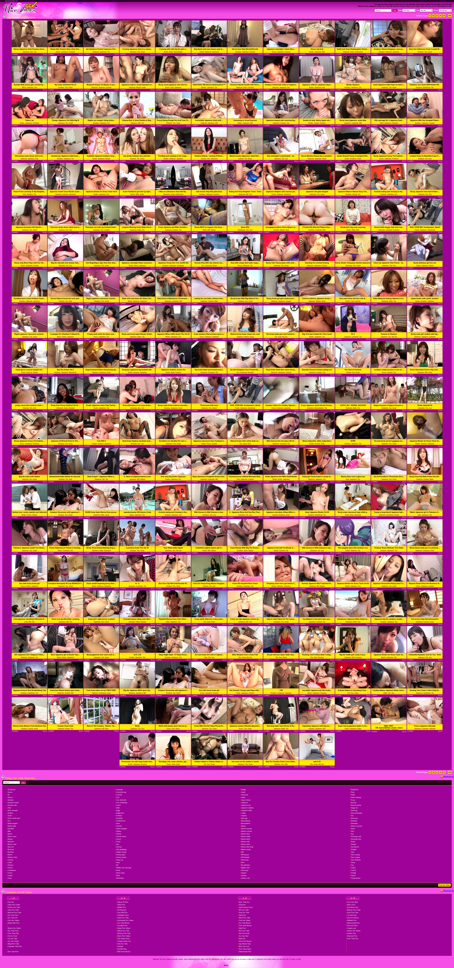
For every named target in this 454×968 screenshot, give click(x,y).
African (10, 797)
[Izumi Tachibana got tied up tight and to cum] (137, 189)
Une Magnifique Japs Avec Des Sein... (101, 263)
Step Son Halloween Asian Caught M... (425, 49)
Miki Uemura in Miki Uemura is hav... (209, 512)
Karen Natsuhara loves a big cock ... (425, 370)
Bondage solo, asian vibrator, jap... (173, 762)
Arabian (10, 813)
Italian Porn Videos (123, 928)
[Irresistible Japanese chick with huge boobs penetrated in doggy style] (209, 118)
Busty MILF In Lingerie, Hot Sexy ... (209, 227)
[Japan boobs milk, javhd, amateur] (425, 296)
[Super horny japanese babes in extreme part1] (353, 723)
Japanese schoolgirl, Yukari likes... (281, 49)
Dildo (137, 194)
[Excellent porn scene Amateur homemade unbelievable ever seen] (29, 296)
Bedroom (11, 842)
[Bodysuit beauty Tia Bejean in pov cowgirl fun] (101, 82)
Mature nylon (245, 844)
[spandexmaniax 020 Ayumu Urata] (137, 510)
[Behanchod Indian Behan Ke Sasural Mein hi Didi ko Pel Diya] (65, 474)
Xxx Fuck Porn (13, 915)
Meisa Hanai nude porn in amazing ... (425, 548)
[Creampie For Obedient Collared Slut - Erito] (65, 332)
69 (8, 795)
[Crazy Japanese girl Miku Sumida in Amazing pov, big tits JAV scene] (173, 225)
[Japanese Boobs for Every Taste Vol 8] (101, 189)
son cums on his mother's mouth (245, 762)
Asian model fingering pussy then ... (101, 583)
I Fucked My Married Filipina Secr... (317, 227)
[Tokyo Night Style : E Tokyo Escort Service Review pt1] (173, 652)
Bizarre (107, 158)
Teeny (353, 862)
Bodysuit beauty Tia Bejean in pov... (101, 85)
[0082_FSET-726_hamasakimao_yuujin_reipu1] (389, 723)
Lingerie (108, 87)
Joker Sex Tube (13, 910)
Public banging (356, 797)
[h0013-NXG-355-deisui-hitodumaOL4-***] (209, 82)
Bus (139, 408)
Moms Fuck (351, 905)
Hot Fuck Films (352, 925)
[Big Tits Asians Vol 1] (65, 367)
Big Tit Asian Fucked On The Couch (317, 334)
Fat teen (119, 826)
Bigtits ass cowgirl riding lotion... (101, 120)
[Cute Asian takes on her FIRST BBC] (101, 688)
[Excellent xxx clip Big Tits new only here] (173, 438)
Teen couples (355, 857)
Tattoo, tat (29, 120)
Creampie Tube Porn (15, 946)
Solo (172, 87)
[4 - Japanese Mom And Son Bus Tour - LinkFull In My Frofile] (245, 510)
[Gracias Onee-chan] (65, 723)
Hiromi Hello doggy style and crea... (389, 227)
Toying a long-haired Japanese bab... (389, 512)
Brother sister (12, 857)
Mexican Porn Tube (14, 912)
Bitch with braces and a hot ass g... (173, 726)
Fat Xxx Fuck (12, 936)
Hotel (118, 875)
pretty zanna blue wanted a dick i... (29, 405)
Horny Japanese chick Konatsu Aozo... (29, 49)
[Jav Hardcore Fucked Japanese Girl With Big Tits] (101, 47)
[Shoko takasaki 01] (425, 403)
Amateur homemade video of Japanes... (281, 85)
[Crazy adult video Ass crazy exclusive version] (209, 617)
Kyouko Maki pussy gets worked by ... (29, 85)
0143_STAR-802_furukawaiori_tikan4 (425, 227)
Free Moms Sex (352, 907)
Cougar (354, 194)
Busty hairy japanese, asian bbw (353, 120)
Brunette (251, 372)
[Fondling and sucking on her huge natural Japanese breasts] (173, 153)
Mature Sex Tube (123, 931)
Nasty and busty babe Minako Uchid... (137, 334)
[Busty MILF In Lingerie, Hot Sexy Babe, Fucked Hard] (209, 225)
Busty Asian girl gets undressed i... (281, 298)
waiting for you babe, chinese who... (209, 298)
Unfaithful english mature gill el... (209, 548)
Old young (244, 870)
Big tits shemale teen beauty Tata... (65, 263)
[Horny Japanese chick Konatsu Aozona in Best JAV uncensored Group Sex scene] (29, 47)
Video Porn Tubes (14, 905)
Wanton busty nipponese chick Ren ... (245, 156)
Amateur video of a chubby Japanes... (281, 405)
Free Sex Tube (122, 944)
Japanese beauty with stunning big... (281, 120)
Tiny (352, 865)
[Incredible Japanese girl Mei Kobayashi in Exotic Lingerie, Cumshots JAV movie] (317, 688)
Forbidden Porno (123, 915)
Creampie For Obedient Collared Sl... (65, 334)
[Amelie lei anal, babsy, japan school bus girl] (317, 118)
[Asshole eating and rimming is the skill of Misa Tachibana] (389, 189)
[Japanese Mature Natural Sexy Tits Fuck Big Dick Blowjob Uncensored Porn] (353, 189)
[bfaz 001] (245, 227)
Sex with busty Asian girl (29, 583)
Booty (178, 728)
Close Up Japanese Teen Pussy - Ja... (389, 263)
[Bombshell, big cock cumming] (353, 225)
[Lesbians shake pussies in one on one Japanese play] (389, 367)
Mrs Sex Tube (244, 910)
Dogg (118, 810)
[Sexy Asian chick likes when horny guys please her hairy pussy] (281, 367)
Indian (243, 792)
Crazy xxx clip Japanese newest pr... (245, 619)
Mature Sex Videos (14, 928)
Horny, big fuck (317, 49)
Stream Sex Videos (353, 931)
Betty (137, 726)
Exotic (274, 194)
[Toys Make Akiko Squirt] (173, 545)
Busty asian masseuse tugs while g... (353, 512)
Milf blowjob (245, 857)
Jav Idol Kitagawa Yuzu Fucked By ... (245, 370)
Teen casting (355, 855)
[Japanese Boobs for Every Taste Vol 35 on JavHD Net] (425, 438)
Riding (35, 372)
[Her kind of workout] (353, 367)
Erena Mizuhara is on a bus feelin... (137, 405)
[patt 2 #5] (317, 759)
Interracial (215, 52)
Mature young (246, 849)
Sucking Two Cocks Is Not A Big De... (425, 690)
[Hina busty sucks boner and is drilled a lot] (29, 153)
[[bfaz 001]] (245, 225)
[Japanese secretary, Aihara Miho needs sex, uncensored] (281, 510)
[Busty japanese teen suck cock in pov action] (101, 652)
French (118, 839)
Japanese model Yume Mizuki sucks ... (65, 192)
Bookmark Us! (448, 777)
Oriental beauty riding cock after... (137, 619)
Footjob (35, 265)
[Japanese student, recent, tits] (173, 367)
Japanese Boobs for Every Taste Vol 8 (101, 192)
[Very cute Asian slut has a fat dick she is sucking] (353, 296)
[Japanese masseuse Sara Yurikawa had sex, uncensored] (209, 438)
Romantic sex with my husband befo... (101, 227)
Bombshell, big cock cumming (352, 227)
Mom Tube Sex (244, 902)
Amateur (238, 52)
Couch (10, 873)
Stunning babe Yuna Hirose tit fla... (281, 726)
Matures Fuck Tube (353, 910)
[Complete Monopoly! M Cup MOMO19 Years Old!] (65, 581)
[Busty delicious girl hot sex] (425, 260)
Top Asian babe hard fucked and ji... (209, 370)
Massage (358, 515)
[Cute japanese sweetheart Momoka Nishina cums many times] (29, 617)
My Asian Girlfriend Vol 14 (65, 85)
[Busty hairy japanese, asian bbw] (353, 118)
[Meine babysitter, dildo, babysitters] (317, 438)
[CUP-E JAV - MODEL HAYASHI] (353, 403)
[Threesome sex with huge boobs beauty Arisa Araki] (137, 759)
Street (353, 842)
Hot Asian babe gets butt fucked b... (281, 334)
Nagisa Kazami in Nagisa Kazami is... (389, 405)
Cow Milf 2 (101, 441)
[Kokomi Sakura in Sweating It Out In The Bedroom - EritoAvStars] (353, 688)
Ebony (215, 265)
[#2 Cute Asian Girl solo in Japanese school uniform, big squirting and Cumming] (209, 652)
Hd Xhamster (121, 910)
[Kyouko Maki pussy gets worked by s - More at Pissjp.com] (29, 82)
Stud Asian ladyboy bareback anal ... (137, 441)
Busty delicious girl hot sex (425, 263)
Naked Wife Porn (13, 923)
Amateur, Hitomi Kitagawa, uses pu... (389, 49)
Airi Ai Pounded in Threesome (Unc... (389, 477)
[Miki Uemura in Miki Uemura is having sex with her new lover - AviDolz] (209, 510)
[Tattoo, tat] (29, 118)
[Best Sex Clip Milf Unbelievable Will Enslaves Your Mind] (173, 581)
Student (353, 844)
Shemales (354, 823)
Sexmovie (354, 818)
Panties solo (245, 878)
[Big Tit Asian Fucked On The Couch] (317, 332)
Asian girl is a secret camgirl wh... (29, 370)
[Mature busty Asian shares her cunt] (245, 332)
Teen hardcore (356, 860)
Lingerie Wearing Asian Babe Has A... (137, 227)
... (446, 16)
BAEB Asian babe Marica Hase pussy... (101, 512)
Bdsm (133, 194)
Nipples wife (245, 868)
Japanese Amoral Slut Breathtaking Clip (29, 690)
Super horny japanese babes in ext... (353, 726)
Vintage (353, 873)
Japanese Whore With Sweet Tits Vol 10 (173, 334)
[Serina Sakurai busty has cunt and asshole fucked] (65, 296)
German (119, 847)
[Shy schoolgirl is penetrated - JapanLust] (281, 153)
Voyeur (353, 875)
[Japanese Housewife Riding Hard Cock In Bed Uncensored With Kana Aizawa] (389, 581)
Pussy (274, 52)
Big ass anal (12, 844)
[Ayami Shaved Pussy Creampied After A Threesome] (353, 153)
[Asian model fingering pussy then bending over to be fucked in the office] (101, 581)
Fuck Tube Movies (245, 925)
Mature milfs (245, 842)
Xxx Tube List (12, 918)
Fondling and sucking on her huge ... (173, 156)
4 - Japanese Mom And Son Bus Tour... (245, 512)
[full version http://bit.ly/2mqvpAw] (425, 617)
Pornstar (321, 657)
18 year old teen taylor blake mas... (281, 655)
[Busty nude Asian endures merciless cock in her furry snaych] (173, 403)
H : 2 (137, 583)
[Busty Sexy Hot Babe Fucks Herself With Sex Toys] (425, 474)
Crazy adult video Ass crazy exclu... (209, 619)
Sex (31, 52)
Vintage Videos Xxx (124, 941)
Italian (243, 797)
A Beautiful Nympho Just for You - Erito (424, 655)
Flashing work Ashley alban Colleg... (317, 655)
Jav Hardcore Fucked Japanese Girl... (101, 49)
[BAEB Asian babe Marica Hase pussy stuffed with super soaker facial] (101, 510)
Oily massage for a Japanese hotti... (389, 120)
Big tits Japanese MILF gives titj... (137, 690)
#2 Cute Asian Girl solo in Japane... (209, 655)
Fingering (72, 52)
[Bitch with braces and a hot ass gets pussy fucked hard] (173, 723)
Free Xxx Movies (353, 918)
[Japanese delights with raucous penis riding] (281, 189)
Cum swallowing (121, 802)
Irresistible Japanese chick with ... (209, 120)
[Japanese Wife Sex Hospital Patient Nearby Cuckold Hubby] (425, 118)
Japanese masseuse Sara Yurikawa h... (209, 441)
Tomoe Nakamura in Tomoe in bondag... (65, 548)
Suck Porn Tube (352, 912)
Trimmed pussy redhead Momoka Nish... (245, 477)
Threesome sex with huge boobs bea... (137, 762)
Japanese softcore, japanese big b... (317, 85)
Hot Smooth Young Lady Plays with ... (245, 690)
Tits (35, 52)
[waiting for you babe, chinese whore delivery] (209, 296)
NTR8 (353, 441)
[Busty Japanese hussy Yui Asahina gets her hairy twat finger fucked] (389, 153)
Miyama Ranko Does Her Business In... (425, 583)
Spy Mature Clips (245, 944)
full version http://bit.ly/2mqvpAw (425, 619)
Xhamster (242, 905)
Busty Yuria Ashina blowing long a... (101, 548)
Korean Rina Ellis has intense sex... (209, 263)
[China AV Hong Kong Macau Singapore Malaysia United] (209, 581)
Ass (286, 158)
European (119, 818)
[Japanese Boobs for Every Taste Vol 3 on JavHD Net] (389, 652)
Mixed (45, 54)
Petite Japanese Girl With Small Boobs (281, 477)
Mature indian (245, 836)
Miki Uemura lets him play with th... (281, 441)
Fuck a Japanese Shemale (424, 726)
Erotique (119, 816)
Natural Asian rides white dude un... (245, 441)
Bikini (24, 87)
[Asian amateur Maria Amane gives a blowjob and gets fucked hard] (209, 332)
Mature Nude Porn (353, 923)
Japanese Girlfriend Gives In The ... (65, 441)
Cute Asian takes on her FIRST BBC (101, 690)
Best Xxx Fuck (244, 946)
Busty (250, 158)
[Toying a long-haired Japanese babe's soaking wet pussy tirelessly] (389, 510)
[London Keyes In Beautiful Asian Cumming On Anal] (425, 153)
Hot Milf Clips (122, 949)
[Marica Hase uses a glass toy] (353, 474)
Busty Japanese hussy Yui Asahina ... (389, 156)
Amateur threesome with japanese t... (65, 512)
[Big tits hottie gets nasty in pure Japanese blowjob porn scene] (353, 652)
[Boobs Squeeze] (353, 82)
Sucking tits (355, 847)
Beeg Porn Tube (13, 944)
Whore (168, 337)
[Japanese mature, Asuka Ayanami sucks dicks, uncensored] (137, 82)
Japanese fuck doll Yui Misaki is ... (281, 548)
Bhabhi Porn (121, 907)
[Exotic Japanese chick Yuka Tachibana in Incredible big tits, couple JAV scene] (101, 403)
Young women (355, 878)
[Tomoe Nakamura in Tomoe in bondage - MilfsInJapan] (65, 545)
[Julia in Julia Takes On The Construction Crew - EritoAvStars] (281, 617)
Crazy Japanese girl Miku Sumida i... (173, 227)
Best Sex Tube (244, 931)
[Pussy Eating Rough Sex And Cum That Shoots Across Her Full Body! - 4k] (173, 118)
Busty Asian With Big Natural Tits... (245, 298)
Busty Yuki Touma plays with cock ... (281, 263)
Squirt (285, 657)
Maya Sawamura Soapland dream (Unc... (209, 477)
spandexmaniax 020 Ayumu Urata (137, 512)
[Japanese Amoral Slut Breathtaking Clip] (29, 688)
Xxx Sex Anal (243, 936)
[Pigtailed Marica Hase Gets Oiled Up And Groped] (173, 617)
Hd (117, 865)
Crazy (10, 878)
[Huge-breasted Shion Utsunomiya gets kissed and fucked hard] (101, 367)
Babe (171, 52)
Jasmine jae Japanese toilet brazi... (65, 156)
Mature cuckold (246, 831)
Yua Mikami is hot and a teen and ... (317, 619)
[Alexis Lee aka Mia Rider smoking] (65, 617)
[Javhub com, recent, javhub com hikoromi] (29, 510)
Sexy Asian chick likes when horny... (281, 370)
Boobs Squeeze (352, 85)
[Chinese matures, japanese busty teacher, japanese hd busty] (317, 296)
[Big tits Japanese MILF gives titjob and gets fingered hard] (137, 688)
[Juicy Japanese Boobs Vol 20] (317, 510)
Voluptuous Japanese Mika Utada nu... (353, 619)
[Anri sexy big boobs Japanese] (173, 474)
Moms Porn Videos (124, 936)
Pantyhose (354, 789)
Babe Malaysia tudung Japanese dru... (389, 298)
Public (240, 123)
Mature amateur (246, 829)
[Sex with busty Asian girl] (29, 581)
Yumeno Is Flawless (389, 334)
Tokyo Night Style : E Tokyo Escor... (173, 655)
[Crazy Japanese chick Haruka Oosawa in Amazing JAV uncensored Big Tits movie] (317, 403)
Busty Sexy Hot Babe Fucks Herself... (424, 477)
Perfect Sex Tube (14, 907)
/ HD (281, 690)
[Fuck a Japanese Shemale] (425, 723)
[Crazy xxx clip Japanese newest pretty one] (245, 617)
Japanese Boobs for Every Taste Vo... (425, 441)
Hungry (243, 789)
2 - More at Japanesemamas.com (137, 477)
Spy (352, 834)
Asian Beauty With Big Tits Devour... (245, 548)
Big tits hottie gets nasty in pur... (353, 655)
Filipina (118, 831)
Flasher (118, 834)
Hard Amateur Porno (246, 907)
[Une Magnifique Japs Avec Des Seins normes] (101, 260)
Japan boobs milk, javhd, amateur (425, 298)
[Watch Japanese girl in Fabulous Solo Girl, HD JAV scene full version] (425, 510)
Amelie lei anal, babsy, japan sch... (317, 120)
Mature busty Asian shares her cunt (245, 334)
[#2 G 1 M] (137, 652)
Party (245, 87)
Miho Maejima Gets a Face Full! (245, 655)
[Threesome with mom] (209, 403)
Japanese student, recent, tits (173, 370)
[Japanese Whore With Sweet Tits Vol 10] (173, 332)
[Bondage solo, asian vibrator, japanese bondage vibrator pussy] (173, 759)
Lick (323, 87)
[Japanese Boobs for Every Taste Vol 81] (353, 581)
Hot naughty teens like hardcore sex (353, 548)
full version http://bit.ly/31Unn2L (245, 49)
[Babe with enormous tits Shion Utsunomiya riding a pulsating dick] (137, 296)
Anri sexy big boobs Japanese (173, 477)
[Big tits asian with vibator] (29, 474)
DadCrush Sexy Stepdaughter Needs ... (353, 49)
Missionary (245, 860)
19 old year (11, 789)
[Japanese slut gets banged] (317, 189)
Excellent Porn (122, 925)
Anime (347, 158)
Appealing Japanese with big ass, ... (317, 726)
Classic (10, 868)
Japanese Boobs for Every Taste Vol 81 (353, 583)
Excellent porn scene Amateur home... (29, 298)
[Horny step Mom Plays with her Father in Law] (29, 260)
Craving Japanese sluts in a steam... (137, 49)
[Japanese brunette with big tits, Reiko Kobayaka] (29, 225)
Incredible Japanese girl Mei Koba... (317, 690)
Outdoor (244, 875)
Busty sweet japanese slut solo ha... (173, 85)
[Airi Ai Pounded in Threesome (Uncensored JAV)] (389, 474)
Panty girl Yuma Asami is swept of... (317, 477)
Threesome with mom (209, 405)
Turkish (353, 870)
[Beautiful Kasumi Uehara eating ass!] (317, 367)
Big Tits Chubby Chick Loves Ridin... (281, 762)
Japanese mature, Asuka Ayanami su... (137, 85)
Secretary (354, 810)
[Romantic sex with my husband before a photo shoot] (101, 225)
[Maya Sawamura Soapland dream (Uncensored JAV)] (209, 474)
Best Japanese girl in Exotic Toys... (65, 655)
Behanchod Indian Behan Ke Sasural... (65, 477)
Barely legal (12, 826)
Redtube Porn (351, 920)
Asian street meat (14, 818)
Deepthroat (426, 87)
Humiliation (120, 878)
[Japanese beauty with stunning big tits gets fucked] (281, 118)
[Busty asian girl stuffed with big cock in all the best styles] (425, 332)
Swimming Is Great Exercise (245, 120)
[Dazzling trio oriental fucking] (317, 260)
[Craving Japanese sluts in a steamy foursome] (137, 47)
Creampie (355, 123)
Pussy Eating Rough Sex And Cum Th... (173, 120)
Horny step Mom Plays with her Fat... (29, 263)
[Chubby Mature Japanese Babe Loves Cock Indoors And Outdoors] (389, 688)
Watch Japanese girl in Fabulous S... (425, 512)
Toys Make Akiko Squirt (173, 548)
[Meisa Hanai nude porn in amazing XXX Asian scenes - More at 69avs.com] (425, 545)
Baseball (11, 829)
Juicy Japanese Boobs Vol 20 (317, 512)
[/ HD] (281, 688)
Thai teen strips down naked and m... (65, 227)
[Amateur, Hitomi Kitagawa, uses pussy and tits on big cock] (389, 47)
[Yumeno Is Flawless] (389, 332)
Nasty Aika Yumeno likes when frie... (65, 49)
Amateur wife (12, 805)
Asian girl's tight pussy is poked (101, 619)
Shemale (62, 265)
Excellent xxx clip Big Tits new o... (173, 441)
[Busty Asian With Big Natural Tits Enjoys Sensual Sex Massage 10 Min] (245, 296)
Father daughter (121, 829)
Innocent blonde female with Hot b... (245, 85)
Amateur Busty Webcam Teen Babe (388, 548)
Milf (323, 52)
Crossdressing (121, 792)
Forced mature (121, 836)
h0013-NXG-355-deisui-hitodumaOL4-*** (209, 85)
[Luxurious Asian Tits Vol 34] (137, 545)
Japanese (26, 52)
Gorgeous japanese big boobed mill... (137, 370)
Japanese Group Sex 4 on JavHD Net (173, 263)
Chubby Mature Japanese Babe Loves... (389, 690)
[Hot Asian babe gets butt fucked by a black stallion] (281, 332)
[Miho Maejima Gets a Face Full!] (245, 652)
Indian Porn (121, 905)
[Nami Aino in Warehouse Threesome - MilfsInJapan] (173, 296)
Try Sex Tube (12, 938)
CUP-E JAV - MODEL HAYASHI (353, 405)
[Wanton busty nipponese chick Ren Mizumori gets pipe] (245, 153)
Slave (353, 829)
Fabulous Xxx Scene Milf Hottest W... (425, 85)
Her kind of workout (353, 370)
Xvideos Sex (351, 933)
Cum (117, 797)
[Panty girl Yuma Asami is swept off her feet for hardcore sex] (317, 474)
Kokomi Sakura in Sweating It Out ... (353, 690)
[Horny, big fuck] (317, 47)
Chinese (10, 865)
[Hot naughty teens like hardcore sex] (353, 545)
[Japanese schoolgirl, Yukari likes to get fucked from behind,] (281, 47)
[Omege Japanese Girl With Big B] (65, 118)
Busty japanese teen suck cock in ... (101, 655)
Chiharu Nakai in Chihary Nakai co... (209, 762)
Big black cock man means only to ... (209, 49)
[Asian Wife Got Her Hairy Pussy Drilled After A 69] (209, 723)
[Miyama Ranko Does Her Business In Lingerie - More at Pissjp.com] (425, 581)
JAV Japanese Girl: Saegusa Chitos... (29, 655)
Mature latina (245, 839)
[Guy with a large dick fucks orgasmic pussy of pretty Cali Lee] (245, 260)
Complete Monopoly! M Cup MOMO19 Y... (65, 583)
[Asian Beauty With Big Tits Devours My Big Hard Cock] (245, 545)
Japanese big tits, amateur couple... (388, 619)
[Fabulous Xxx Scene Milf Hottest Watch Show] (425, 82)
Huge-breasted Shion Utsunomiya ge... (101, 370)
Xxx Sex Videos (13, 941)
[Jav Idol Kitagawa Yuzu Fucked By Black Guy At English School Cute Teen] (245, 367)
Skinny (34, 515)
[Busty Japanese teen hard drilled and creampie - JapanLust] (425, 189)
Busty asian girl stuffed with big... (425, 334)
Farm (118, 823)
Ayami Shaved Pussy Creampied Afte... (353, 156)
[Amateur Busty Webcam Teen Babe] (389, 545)
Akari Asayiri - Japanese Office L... (101, 477)
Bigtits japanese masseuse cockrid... (101, 298)
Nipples (203, 87)
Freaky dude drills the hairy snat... (101, 334)
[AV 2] (353, 332)
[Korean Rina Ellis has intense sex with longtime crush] (209, 260)
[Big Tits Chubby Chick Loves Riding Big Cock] (281, 759)
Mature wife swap (247, 847)
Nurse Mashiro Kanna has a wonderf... (317, 156)
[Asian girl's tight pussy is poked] (101, 617)
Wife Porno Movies (123, 951)
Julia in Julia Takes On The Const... (281, 619)
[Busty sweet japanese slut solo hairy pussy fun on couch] (173, 82)
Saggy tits (354, 808)
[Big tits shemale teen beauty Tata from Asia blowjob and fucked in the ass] (65, 260)
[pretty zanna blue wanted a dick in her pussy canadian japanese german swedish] (29, 403)
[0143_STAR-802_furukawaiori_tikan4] (425, 225)
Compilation (12, 870)
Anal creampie (13, 810)
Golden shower (121, 852)
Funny (118, 842)
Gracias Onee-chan (65, 726)
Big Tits (285, 337)
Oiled (381, 123)
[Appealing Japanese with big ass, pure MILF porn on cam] (317, 723)
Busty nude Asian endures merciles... (173, 405)
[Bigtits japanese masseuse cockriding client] (101, 296)
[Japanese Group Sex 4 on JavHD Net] (173, 260)
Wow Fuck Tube (244, 918)
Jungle (243, 813)
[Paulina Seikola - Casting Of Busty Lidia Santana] (209, 153)
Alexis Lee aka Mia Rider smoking (65, 619)
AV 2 (353, 334)
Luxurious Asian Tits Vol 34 (137, 548)
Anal (430, 158)
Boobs (58, 52)
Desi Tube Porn (13, 951)
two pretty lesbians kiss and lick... (137, 156)
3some (10, 792)
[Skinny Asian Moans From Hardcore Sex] (29, 723)
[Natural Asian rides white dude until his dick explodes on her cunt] (245, 438)
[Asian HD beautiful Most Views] (245, 581)
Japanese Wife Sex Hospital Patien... (425, 120)
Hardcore (96, 52)
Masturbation (245, 823)
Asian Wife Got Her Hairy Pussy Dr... (209, 726)
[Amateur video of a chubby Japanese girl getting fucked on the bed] (281, 403)
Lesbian (107, 230)
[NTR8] (353, 438)
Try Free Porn (352, 915)
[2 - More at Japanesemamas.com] (137, 474)
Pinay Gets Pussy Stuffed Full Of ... (65, 405)
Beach (10, 834)
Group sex (119, 860)
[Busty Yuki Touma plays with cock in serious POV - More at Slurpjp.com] (281, 260)
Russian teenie (356, 805)
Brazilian (11, 852)
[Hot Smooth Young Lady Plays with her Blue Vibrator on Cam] (245, 688)
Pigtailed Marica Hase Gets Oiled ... (173, 619)
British (10, 855)
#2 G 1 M (137, 655)
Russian (353, 802)
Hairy (118, 862)
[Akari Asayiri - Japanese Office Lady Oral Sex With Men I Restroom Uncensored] (101, 474)
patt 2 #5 (317, 762)
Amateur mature (13, 802)
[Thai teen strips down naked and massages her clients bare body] (65, 225)
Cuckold (119, 795)
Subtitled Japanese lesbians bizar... (101, 156)
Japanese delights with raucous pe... (281, 192)
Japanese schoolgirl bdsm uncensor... (137, 263)
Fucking (252, 52)
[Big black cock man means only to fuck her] (209, 47)
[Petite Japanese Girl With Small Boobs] (281, 474)
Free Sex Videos (13, 920)
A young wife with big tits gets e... (173, 49)
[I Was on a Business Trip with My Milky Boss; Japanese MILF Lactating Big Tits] (173, 189)
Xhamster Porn (352, 936)
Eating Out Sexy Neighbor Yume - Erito (245, 192)
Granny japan (120, 855)
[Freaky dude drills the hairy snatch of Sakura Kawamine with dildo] (101, 332)
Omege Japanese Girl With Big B (65, 120)
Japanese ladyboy (247, 808)
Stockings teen (356, 839)
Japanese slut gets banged (317, 192)
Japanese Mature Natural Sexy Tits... (353, 192)
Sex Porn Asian (244, 933)
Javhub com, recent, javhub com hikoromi (29, 512)
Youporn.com (351, 928)
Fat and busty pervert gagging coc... (389, 441)
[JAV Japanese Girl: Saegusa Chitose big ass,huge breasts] (29, 652)
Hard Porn (242, 915)
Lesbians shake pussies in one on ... (389, 370)
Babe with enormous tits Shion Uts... (137, 298)
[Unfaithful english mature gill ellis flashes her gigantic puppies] (209, 545)
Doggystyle (359, 52)
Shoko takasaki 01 (424, 405)
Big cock (11, 847)
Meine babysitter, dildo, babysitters (317, 441)
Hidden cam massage (123, 868)
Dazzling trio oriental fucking (317, 263)
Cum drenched (121, 800)
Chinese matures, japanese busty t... (317, 298)
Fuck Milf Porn (122, 912)
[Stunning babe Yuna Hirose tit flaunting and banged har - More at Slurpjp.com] (281, 723)
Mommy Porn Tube (124, 933)
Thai (70, 230)
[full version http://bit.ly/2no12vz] (209, 189)
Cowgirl (316, 123)
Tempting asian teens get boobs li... (281, 583)
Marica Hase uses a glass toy (353, 477)
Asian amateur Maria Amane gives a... (209, 334)
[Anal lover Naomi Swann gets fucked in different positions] (65, 688)
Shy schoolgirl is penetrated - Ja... (281, 156)
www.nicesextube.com (11, 1)
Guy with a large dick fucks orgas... (245, 263)
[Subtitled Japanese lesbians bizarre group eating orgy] (101, 153)
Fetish (202, 52)
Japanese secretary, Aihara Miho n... (281, 512)
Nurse (324, 158)
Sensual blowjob (356, 813)
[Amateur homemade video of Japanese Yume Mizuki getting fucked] (281, 82)
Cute (352, 301)
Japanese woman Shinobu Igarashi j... (245, 726)
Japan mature (246, 800)
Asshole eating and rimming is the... (389, 192)
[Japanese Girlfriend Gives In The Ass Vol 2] (65, 438)
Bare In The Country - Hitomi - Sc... (101, 726)
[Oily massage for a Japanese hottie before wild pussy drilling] (389, 118)
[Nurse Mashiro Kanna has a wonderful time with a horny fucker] (317, 153)
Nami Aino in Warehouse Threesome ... (173, 298)
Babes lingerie (12, 823)
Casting (203, 158)
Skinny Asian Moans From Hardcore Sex (29, 726)
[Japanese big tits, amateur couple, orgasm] (389, 617)
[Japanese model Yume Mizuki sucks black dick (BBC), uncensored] (65, 189)
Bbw (324, 230)
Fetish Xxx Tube (123, 918)
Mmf (242, 862)
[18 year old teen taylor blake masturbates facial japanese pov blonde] (281, 652)
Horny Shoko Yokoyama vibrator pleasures (353, 263)
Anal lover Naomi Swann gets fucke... (65, 690)
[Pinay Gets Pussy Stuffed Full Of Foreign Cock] (65, 403)
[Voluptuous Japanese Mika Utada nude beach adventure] (353, 617)
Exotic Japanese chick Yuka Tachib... (101, 405)
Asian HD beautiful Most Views (245, 583)
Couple (396, 515)
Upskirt (214, 408)
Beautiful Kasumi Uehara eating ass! (317, 370)
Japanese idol (246, 805)
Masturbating (178, 52)
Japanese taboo (246, 810)
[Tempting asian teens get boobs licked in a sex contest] (281, 581)
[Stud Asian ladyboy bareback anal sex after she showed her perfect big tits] (137, 438)
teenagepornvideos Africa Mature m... (281, 227)
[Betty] (137, 723)
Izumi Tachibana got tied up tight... (137, 192)
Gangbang (180, 265)
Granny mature (121, 857)
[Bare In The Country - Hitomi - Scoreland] (101, 723)
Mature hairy (245, 834)
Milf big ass (245, 855)
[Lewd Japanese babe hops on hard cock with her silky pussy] (389, 82)
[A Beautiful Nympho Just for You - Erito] (425, 652)
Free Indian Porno (123, 938)
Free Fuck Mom (352, 902)
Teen (352, 852)
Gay (36, 158)
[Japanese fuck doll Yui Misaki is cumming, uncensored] (281, 545)
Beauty (251, 550)
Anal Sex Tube (244, 912)
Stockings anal (356, 836)
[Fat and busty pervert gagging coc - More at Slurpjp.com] (389, 438)
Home (118, 870)
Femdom (251, 87)
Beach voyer (12, 836)
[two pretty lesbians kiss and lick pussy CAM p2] (137, 153)
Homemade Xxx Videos (125, 920)
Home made (120, 873)
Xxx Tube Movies (123, 923)
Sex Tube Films (13, 931)
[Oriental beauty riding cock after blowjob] (137, 617)
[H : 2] (137, 581)
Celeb (10, 862)
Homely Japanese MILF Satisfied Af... (317, 583)
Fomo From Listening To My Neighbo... (29, 192)
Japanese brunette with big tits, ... (29, 227)
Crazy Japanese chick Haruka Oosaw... (317, 405)
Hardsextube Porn (245, 951)
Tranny (353, 868)
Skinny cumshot (356, 826)
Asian (143, 52)
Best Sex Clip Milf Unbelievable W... (173, 583)
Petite (205, 230)
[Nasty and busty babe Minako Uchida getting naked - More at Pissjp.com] (137, 332)
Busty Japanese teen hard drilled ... (424, 192)
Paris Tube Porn (352, 938)
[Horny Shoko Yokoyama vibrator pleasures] (353, 260)
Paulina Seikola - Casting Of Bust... (209, 156)
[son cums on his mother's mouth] (245, 759)
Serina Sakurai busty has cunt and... (65, 298)
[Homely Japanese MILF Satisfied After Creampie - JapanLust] (317, 581)
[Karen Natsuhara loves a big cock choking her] (425, 367)
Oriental (65, 194)
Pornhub (120, 946)
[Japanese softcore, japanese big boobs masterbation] (317, 82)
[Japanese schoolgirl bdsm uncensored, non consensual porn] (137, 260)
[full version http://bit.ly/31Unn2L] (245, 47)
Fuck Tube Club (13, 933)
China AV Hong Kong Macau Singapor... (209, 583)
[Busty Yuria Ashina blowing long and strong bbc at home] (101, 545)
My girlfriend (245, 865)
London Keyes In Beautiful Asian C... (425, 156)
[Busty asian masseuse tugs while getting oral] (353, 510)
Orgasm (244, 873)
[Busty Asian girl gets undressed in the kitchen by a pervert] (281, 296)
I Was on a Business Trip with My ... (173, 192)
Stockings (389, 515)
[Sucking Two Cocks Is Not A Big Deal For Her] (425, 688)
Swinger (353, 849)
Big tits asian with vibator (29, 477)
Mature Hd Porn (122, 902)
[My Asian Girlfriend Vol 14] (65, 82)
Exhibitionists (120, 821)
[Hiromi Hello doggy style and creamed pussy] (389, 225)
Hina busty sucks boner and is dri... (29, 156)
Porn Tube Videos (245, 949)
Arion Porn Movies (245, 941)
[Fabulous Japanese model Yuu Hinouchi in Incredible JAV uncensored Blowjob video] (29, 545)
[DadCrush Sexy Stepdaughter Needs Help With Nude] (353, 47)
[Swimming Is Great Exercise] (245, 118)
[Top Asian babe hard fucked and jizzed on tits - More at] (209, 367)
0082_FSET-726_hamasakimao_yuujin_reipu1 (389, 727)
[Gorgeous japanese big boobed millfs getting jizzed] (137, 367)
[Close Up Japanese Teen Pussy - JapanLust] (389, 260)
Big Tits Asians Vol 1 (65, 370)
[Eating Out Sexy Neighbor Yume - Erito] (245, 189)
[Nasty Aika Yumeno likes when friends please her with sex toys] (65, 47)
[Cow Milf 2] (101, 438)
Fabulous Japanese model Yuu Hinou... (29, 548)
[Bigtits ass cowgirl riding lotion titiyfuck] (101, 118)
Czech (118, 805)
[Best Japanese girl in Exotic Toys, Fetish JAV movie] (65, 652)
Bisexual (11, 849)
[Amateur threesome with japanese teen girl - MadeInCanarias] (65, 510)
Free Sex (11, 902)
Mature (138, 87)
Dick (249, 443)
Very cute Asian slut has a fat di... (353, 298)
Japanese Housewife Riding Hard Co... (389, 583)
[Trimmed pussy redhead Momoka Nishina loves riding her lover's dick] (245, 474)
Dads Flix (242, 938)
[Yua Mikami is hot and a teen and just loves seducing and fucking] (317, 617)
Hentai (431, 265)
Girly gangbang (121, 849)
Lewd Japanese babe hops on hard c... (389, 85)
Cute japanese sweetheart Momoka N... (29, 619)
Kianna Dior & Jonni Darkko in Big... (137, 120)
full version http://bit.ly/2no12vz (209, 192)
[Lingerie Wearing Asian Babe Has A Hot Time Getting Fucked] (137, 225)
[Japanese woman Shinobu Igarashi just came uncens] (245, 723)
